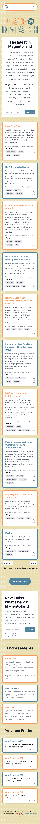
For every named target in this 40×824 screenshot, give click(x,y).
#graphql (9, 245)
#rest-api (19, 193)
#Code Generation (23, 430)
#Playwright (10, 518)
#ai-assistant (11, 430)
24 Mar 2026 (33, 553)
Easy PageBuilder (14, 126)
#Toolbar (9, 554)
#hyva (21, 151)
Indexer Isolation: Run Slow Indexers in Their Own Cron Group (18, 347)
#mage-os (10, 483)
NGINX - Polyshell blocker (18, 167)
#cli (17, 245)
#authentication (11, 479)
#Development (23, 551)
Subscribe (30, 112)
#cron (8, 381)
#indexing (10, 378)
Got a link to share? (20, 581)
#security (17, 190)
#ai (20, 329)
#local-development (13, 286)
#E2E (28, 518)
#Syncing (19, 282)
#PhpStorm (10, 426)
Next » (33, 563)
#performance (20, 378)
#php (8, 155)
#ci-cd (27, 329)
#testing (20, 518)
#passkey (20, 476)
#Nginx (9, 190)
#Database (10, 282)
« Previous (7, 563)
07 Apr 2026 (33, 154)
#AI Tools (9, 241)
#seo (14, 329)
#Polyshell (10, 193)
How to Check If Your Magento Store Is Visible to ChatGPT (18, 301)
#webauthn (10, 476)
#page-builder (11, 151)
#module (16, 155)
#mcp (19, 426)
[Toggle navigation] (33, 7)
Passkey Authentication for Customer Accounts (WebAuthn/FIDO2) (18, 445)
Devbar (9, 533)
